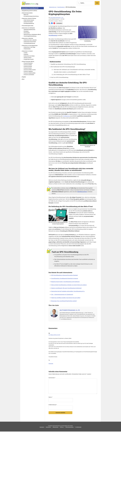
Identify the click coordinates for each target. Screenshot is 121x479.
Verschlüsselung (61, 7)
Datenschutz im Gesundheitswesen (30, 45)
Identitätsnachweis (82, 191)
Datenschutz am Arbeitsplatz (28, 28)
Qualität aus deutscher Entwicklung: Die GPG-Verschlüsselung (68, 64)
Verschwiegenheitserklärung (30, 36)
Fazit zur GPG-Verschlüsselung (59, 77)
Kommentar (52, 377)
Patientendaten (27, 48)
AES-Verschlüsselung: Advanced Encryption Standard (64, 275)
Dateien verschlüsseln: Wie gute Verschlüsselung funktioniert (66, 288)
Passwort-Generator (28, 63)
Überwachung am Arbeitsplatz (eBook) (32, 34)
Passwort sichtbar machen (30, 69)
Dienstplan (26, 31)
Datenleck (26, 54)
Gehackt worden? (28, 57)
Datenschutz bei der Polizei (30, 41)
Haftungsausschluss (69, 427)
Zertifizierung (66, 116)
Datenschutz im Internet (27, 51)
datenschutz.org (52, 7)
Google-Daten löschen (29, 59)
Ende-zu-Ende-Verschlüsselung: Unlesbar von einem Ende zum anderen (69, 285)
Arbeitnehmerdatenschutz (29, 29)
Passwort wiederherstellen (29, 73)
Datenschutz (48, 427)
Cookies (25, 52)
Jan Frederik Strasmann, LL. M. (56, 17)
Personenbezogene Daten (27, 25)
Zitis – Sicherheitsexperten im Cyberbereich (62, 294)
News (23, 79)
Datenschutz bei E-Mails (29, 56)
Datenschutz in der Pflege (29, 47)
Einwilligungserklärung (29, 23)
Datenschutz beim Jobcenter (30, 40)
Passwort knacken (28, 66)
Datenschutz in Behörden (27, 38)
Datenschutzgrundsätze (27, 13)
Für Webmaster (78, 427)
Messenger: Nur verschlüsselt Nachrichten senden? (64, 301)
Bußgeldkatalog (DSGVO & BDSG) (29, 10)
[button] (49, 23)
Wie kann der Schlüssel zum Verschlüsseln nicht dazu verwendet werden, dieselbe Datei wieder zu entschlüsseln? (74, 71)
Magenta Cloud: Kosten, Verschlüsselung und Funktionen (65, 281)
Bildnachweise (55, 427)
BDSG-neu (26, 14)
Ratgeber (24, 77)
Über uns (62, 427)
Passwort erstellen (28, 64)
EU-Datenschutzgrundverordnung (31, 16)
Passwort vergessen (28, 71)
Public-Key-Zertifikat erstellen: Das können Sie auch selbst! (65, 297)
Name (50, 397)
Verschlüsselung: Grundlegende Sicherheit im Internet (64, 278)
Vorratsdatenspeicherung (29, 43)
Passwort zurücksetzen (29, 74)
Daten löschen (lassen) (29, 20)
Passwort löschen (28, 68)
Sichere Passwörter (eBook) (28, 61)
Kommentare (59, 23)
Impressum (42, 427)
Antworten (51, 363)
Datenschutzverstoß (28, 21)
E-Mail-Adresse (53, 404)
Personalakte (27, 32)
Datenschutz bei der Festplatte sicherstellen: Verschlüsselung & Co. (68, 291)
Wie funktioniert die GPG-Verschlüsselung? (63, 66)
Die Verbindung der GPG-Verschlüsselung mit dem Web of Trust (72, 74)
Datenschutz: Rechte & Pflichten (29, 18)
